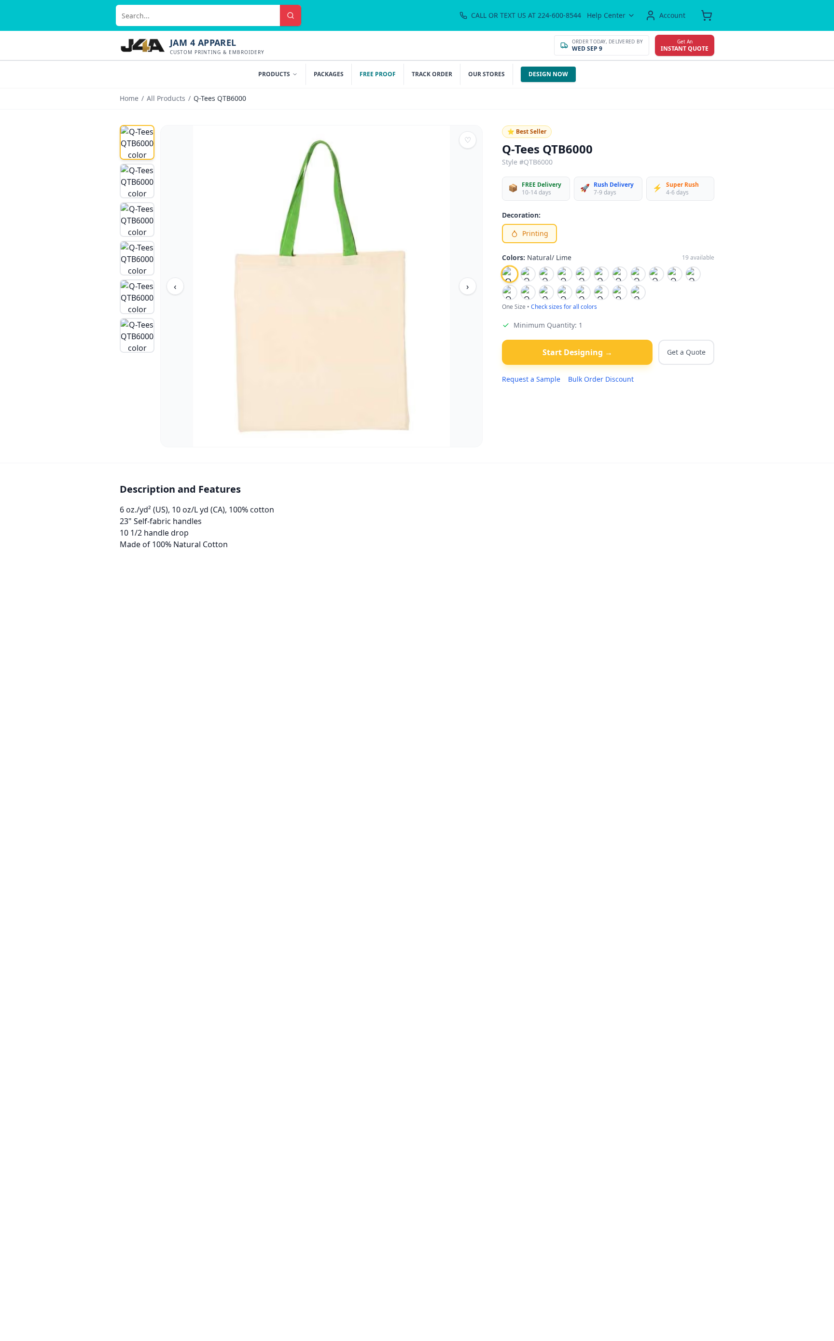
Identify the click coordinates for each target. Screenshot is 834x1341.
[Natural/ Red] (546, 292)
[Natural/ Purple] (528, 292)
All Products (166, 98)
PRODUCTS (274, 74)
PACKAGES (329, 74)
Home (129, 98)
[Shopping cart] (706, 15)
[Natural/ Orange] (509, 292)
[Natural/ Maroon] (674, 274)
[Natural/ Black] (564, 274)
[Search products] (290, 15)
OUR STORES (486, 74)
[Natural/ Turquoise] (619, 292)
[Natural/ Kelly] (546, 274)
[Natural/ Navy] (693, 274)
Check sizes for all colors (564, 307)
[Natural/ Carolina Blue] (583, 274)
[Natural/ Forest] (619, 274)
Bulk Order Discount (601, 379)
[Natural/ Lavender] (528, 274)
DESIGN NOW (548, 74)
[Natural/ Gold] (638, 274)
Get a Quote (686, 352)
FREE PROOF (378, 74)
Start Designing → (577, 352)
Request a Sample (531, 379)
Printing (535, 233)
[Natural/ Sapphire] (583, 292)
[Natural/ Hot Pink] (656, 274)
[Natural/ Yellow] (638, 292)
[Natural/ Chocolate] (601, 274)
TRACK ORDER (432, 74)
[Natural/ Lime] (509, 273)
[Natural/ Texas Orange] (601, 292)
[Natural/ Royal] (564, 292)
